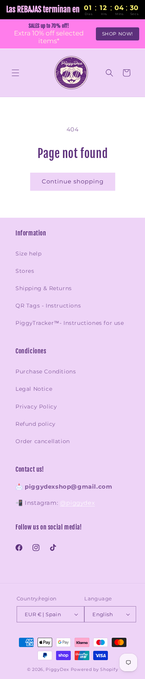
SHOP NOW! (117, 34)
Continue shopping (73, 181)
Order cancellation (42, 441)
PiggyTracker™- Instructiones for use (69, 322)
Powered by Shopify (94, 669)
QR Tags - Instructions (48, 305)
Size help (28, 253)
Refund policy (35, 423)
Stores (24, 270)
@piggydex (77, 502)
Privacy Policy (36, 406)
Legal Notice (33, 388)
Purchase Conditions (45, 371)
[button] (15, 72)
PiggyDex (57, 669)
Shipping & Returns (43, 288)
